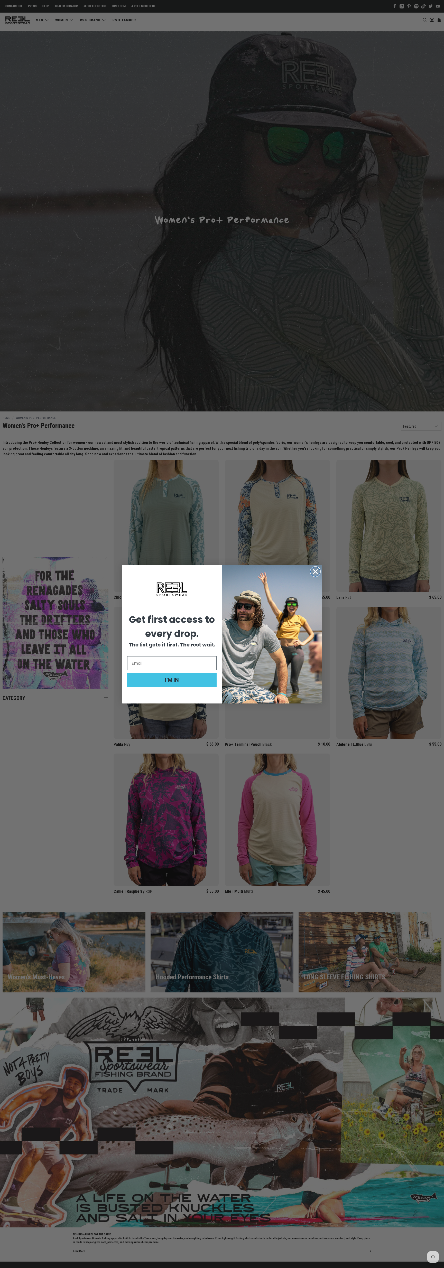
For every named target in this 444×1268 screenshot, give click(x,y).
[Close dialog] (315, 571)
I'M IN (172, 679)
